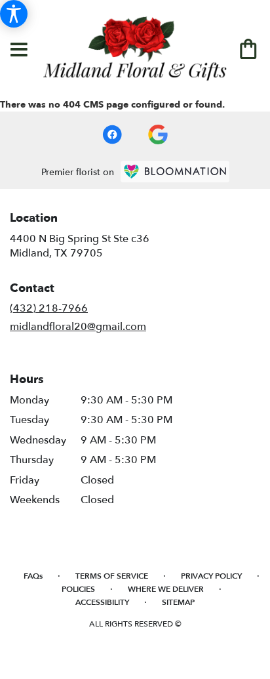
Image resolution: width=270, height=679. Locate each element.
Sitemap (178, 602)
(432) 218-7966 (49, 308)
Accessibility (102, 602)
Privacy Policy (211, 576)
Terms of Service (111, 576)
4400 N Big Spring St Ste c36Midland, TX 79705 (79, 246)
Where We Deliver (166, 589)
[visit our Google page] (158, 134)
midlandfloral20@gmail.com (78, 326)
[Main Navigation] (19, 50)
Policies (78, 589)
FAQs (33, 576)
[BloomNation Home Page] (175, 171)
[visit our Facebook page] (112, 134)
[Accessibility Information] (14, 14)
